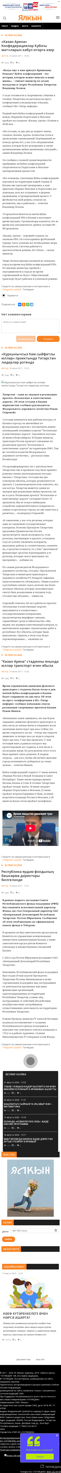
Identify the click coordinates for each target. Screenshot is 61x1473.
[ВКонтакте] (19, 304)
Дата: (5, 1231)
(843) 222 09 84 (54, 1471)
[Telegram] (31, 304)
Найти (8, 1239)
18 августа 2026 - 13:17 (15, 1134)
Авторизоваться (26, 339)
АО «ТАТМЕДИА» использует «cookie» (18, 1441)
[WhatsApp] (27, 304)
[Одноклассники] (23, 304)
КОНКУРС (36, 26)
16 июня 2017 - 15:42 (19, 671)
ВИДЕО (15, 26)
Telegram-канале (11, 289)
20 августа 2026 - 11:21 (15, 1100)
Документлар (23, 1359)
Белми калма (13, 35)
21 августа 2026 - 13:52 (15, 1082)
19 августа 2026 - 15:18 (15, 1117)
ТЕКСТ (4, 26)
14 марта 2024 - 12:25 (12, 1273)
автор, (5, 55)
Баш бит (40, 1359)
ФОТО (25, 26)
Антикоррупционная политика (14, 1438)
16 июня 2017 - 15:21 (19, 885)
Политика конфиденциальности (15, 1449)
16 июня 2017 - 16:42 (19, 55)
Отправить (48, 339)
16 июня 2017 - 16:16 (19, 368)
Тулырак (40, 1456)
